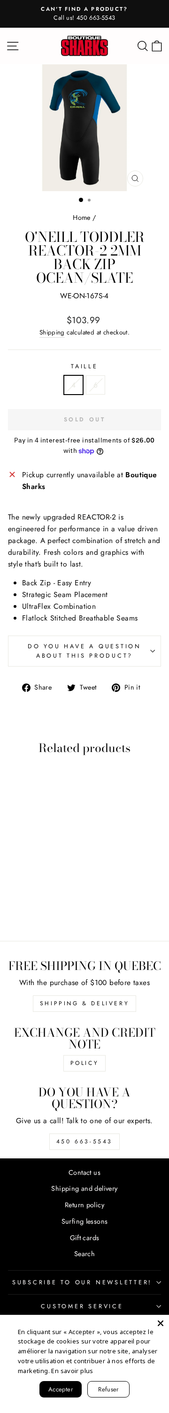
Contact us (84, 1172)
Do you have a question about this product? (84, 651)
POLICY (84, 1063)
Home (82, 217)
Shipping (52, 332)
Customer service (82, 1306)
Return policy (84, 1205)
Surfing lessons (84, 1221)
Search (84, 1253)
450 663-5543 (84, 1141)
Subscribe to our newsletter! (82, 1282)
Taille (84, 366)
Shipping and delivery (84, 1188)
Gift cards (85, 1237)
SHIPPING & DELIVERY (84, 1003)
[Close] (160, 1323)
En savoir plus (72, 1370)
